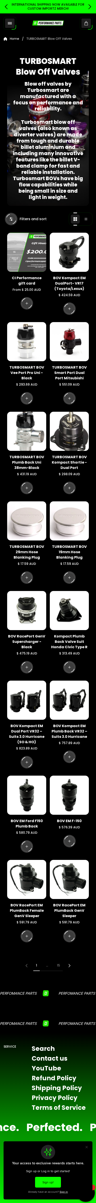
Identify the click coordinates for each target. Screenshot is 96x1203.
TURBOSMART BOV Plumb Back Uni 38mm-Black (26, 462)
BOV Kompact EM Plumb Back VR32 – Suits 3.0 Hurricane (69, 731)
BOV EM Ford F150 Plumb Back (27, 823)
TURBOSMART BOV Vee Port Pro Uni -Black (26, 373)
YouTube (46, 1068)
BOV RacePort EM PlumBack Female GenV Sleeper (27, 910)
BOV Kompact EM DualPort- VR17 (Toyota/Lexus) (69, 283)
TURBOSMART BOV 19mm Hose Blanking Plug (69, 552)
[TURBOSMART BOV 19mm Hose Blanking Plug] (69, 520)
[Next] (69, 965)
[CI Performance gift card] (26, 252)
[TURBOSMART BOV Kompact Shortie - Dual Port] (69, 431)
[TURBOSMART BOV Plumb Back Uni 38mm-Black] (26, 431)
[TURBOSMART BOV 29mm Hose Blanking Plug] (26, 520)
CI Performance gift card (27, 280)
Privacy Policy (54, 1097)
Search (43, 1048)
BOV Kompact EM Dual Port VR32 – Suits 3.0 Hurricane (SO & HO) (26, 734)
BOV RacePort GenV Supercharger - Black (26, 642)
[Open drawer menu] (10, 23)
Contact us (49, 1058)
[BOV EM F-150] (69, 795)
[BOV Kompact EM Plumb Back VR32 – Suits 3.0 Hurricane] (69, 700)
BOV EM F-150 (69, 820)
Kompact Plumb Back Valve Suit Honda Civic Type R (69, 642)
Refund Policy (54, 1078)
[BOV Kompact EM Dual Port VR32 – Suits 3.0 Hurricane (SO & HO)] (26, 700)
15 (58, 965)
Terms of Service (59, 1107)
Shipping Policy (57, 1088)
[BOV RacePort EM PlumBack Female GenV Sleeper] (26, 879)
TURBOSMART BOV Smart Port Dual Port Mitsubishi (69, 373)
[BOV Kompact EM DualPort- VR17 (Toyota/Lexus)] (69, 252)
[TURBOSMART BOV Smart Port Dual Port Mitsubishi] (69, 341)
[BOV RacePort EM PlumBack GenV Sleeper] (69, 879)
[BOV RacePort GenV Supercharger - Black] (26, 610)
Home (14, 39)
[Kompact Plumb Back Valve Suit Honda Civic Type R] (69, 610)
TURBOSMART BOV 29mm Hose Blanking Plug (26, 552)
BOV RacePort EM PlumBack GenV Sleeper (69, 910)
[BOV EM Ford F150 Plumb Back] (26, 795)
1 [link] (36, 965)
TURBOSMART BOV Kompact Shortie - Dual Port (69, 462)
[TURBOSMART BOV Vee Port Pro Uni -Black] (26, 341)
